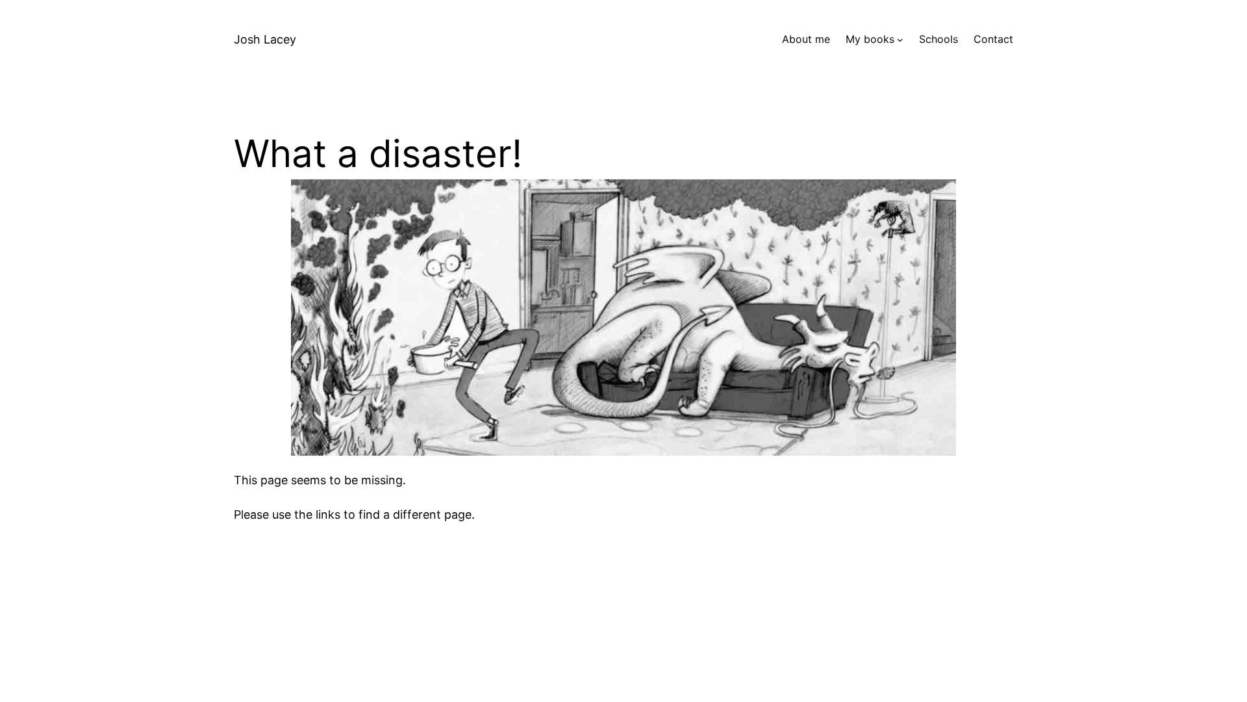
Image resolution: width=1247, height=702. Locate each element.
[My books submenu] (900, 39)
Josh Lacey (265, 39)
